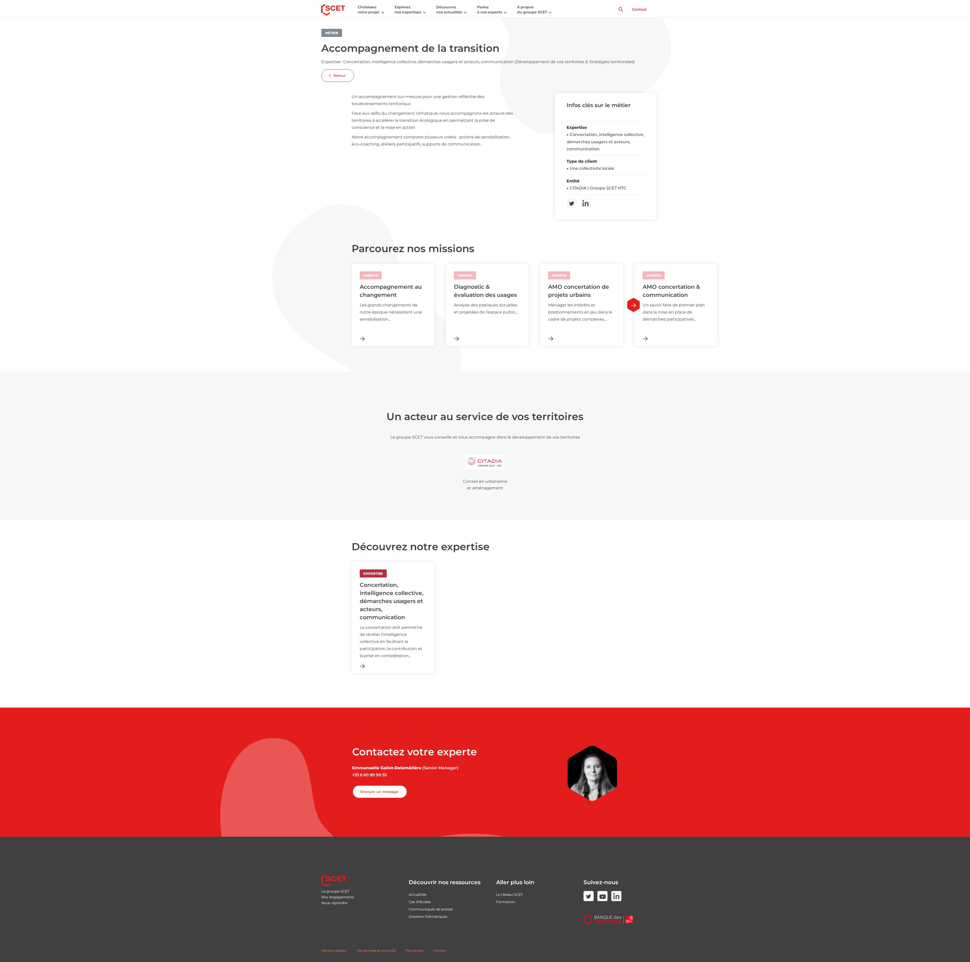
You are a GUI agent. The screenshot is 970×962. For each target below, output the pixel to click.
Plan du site (414, 950)
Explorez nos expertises (408, 9)
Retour (339, 75)
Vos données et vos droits (376, 950)
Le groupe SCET (335, 891)
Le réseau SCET (509, 894)
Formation (505, 902)
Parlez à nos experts (489, 9)
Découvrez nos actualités (449, 9)
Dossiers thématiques (428, 916)
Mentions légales (334, 950)
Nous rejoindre (334, 903)
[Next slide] (633, 305)
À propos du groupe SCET (532, 9)
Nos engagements (337, 897)
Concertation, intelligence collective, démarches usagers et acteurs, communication (605, 141)
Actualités (417, 894)
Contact (639, 9)
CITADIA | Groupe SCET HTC (598, 188)
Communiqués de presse (431, 909)
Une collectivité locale (592, 168)
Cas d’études (420, 902)
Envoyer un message (379, 791)
